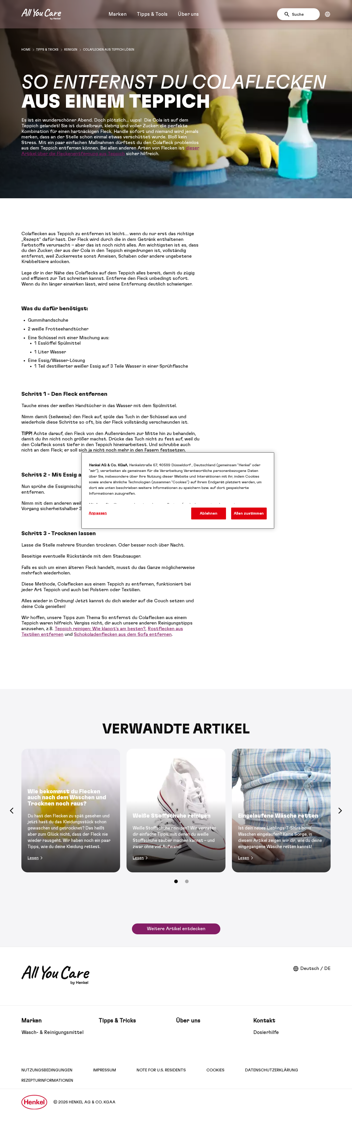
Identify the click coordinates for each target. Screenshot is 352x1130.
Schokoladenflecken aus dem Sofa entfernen (123, 634)
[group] (176, 819)
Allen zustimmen (249, 513)
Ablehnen (208, 513)
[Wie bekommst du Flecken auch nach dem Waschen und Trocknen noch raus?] (70, 810)
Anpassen (98, 513)
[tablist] (176, 881)
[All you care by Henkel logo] (41, 14)
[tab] (176, 881)
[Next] (340, 810)
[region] (177, 490)
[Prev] (12, 810)
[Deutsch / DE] (327, 14)
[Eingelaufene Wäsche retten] (281, 810)
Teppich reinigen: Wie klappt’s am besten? (100, 629)
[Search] (288, 14)
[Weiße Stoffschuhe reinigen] (176, 810)
